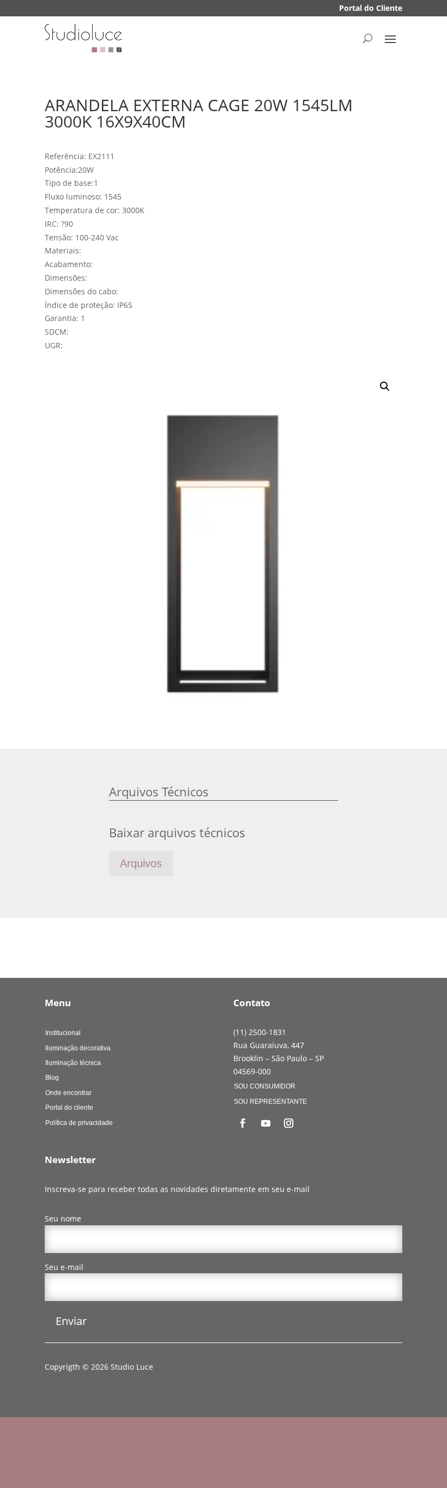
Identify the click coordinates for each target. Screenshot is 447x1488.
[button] (385, 386)
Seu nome (63, 1218)
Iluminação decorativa (78, 1048)
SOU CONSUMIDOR (264, 1086)
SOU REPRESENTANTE (270, 1101)
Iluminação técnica (73, 1063)
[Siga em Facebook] (242, 1123)
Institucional (63, 1033)
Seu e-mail (64, 1267)
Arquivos (141, 863)
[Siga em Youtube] (265, 1123)
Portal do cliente (69, 1107)
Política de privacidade (79, 1123)
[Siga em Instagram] (288, 1123)
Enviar (71, 1321)
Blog (52, 1077)
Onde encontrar (68, 1093)
